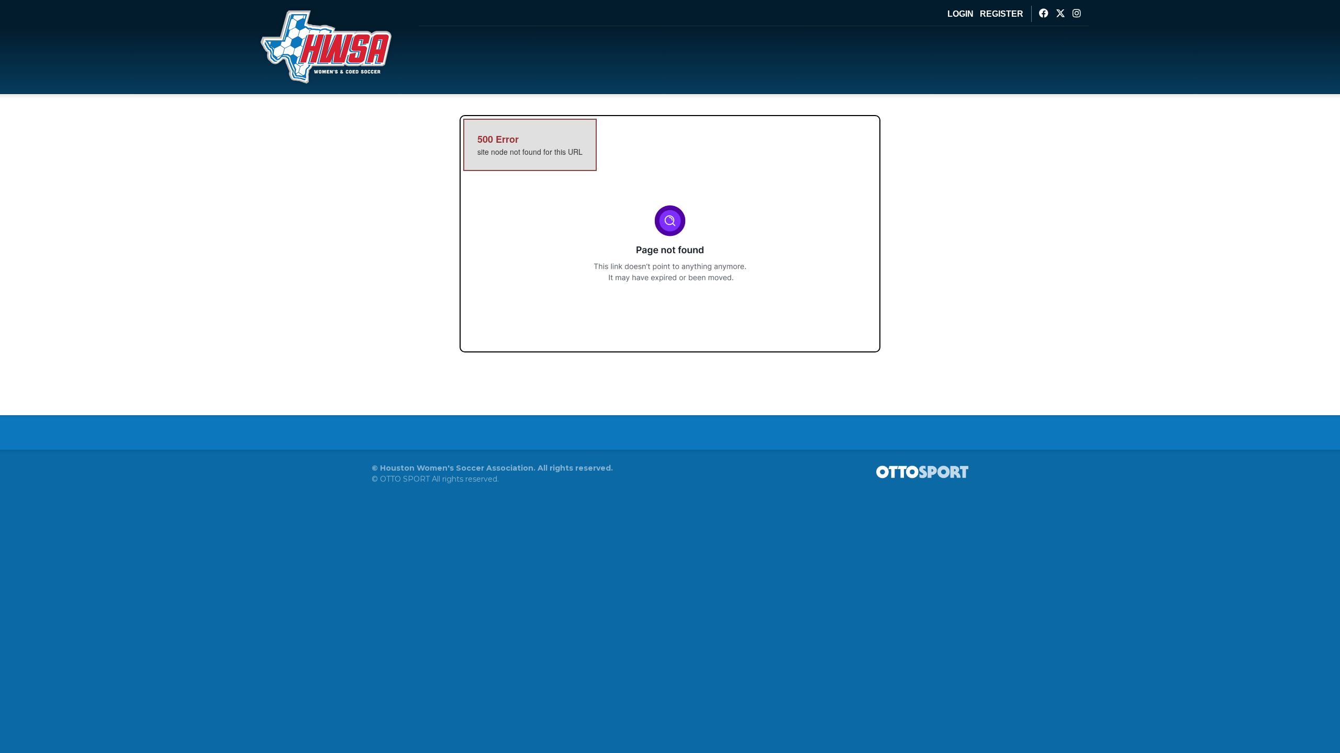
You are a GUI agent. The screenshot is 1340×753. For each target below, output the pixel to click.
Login (960, 13)
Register (1001, 13)
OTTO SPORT (405, 479)
